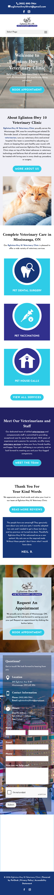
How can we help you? (18, 765)
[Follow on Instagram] (30, 889)
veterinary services (12, 444)
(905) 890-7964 (27, 4)
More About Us (27, 169)
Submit (11, 805)
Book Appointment (27, 90)
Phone (9, 754)
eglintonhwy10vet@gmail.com (31, 701)
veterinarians (38, 432)
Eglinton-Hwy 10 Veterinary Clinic (22, 74)
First (7, 737)
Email (9, 742)
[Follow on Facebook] (24, 889)
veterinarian (10, 138)
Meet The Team (27, 463)
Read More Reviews (27, 510)
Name (10, 728)
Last (30, 737)
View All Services (27, 397)
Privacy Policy (26, 880)
